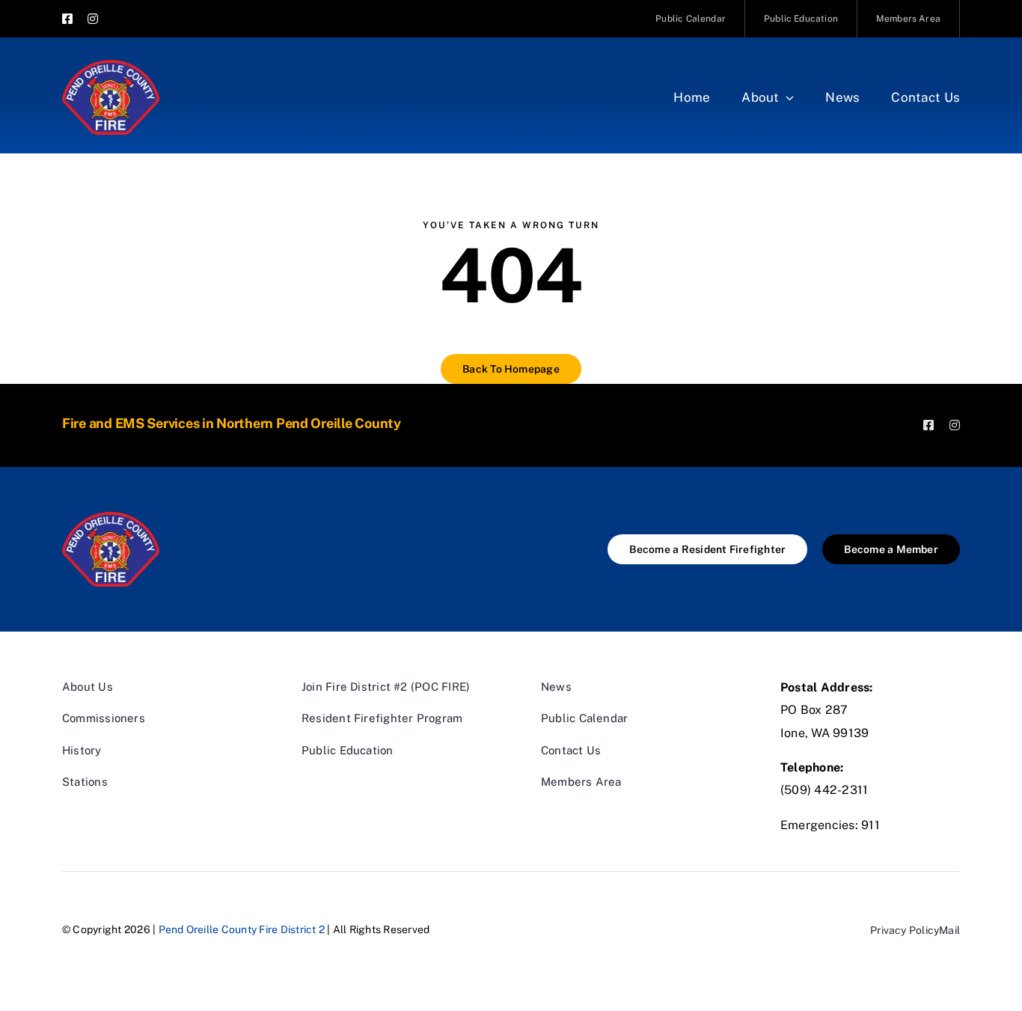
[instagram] (93, 19)
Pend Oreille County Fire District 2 (242, 929)
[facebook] (67, 19)
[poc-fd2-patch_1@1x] (110, 65)
